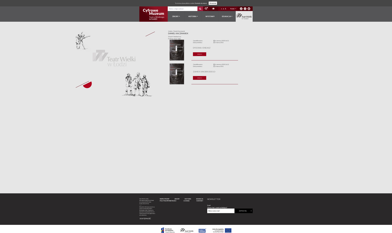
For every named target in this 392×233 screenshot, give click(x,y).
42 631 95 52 (146, 203)
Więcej (199, 54)
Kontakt (200, 201)
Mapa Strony (164, 199)
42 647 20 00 (148, 202)
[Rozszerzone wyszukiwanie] (206, 8)
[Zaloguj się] (241, 8)
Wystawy (210, 16)
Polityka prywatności (168, 201)
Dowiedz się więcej (201, 3)
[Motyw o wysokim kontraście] (213, 8)
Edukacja (226, 16)
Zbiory (175, 16)
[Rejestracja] (245, 8)
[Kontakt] (249, 8)
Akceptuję (213, 3)
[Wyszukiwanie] (200, 8)
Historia (192, 16)
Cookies (186, 201)
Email (217, 205)
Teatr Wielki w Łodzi (244, 16)
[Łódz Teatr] (153, 14)
